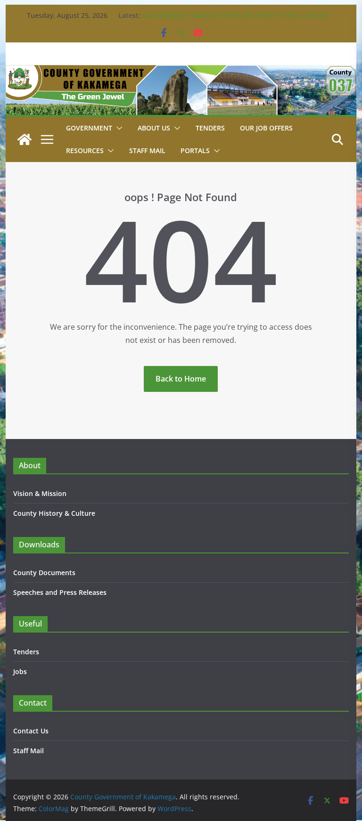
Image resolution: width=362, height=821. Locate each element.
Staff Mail (28, 750)
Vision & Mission (39, 493)
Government (89, 127)
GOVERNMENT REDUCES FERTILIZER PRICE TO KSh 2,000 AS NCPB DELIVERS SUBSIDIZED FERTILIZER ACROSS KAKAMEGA (236, 20)
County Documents (44, 572)
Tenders (210, 127)
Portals (195, 150)
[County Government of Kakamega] (181, 71)
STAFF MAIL (147, 150)
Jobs (20, 671)
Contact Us (31, 730)
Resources (85, 150)
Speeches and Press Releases (60, 592)
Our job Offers (266, 127)
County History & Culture (54, 513)
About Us (154, 127)
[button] (117, 128)
